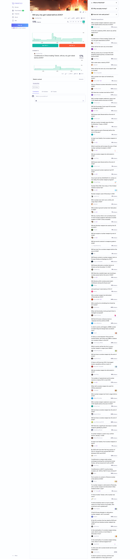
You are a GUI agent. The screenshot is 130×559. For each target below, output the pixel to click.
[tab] (35, 92)
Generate (81, 79)
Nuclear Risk (36, 83)
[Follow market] (80, 12)
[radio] (71, 22)
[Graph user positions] (67, 21)
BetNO (71, 45)
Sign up (20, 25)
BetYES (44, 45)
